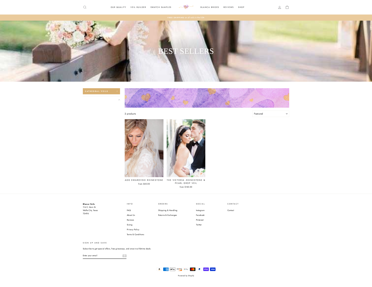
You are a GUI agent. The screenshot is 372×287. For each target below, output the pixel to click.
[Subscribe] (124, 256)
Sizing (129, 224)
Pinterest (200, 219)
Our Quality (118, 7)
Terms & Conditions (135, 234)
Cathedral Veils (96, 91)
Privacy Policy (133, 229)
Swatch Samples (161, 7)
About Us (131, 215)
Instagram (200, 210)
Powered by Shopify (186, 275)
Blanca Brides (210, 7)
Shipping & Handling (167, 210)
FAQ (129, 210)
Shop (241, 7)
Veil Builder (138, 7)
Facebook (200, 215)
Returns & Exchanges (167, 215)
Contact (230, 210)
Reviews (228, 7)
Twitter (199, 224)
